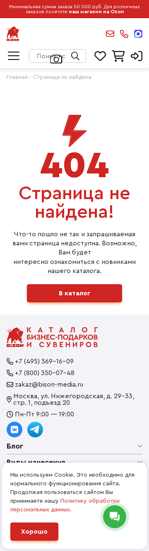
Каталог (14, 56)
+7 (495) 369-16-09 (44, 361)
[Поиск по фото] (56, 58)
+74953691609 (124, 34)
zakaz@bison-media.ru (110, 34)
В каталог (75, 293)
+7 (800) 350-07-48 (44, 373)
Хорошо (34, 531)
